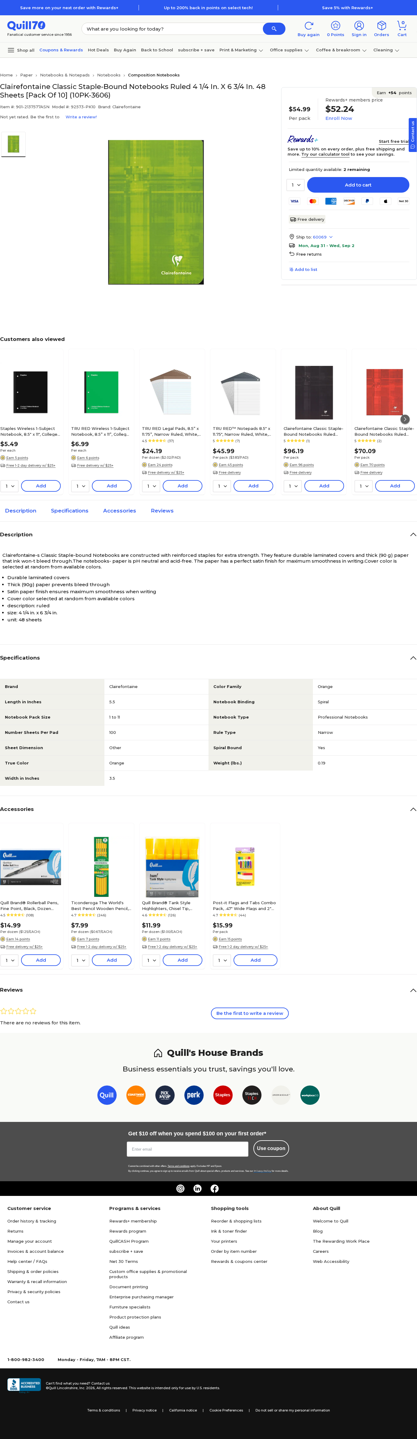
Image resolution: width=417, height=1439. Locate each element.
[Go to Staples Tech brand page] (252, 1096)
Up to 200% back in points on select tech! (208, 7)
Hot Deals (98, 49)
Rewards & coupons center (239, 1261)
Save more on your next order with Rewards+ (69, 7)
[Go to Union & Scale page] (281, 1096)
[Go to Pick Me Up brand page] (164, 1096)
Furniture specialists (129, 1306)
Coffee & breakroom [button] (338, 49)
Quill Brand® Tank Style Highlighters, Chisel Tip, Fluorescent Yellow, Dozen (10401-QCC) (169, 905)
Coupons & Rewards (61, 49)
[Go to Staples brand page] (223, 1096)
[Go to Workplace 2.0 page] (310, 1096)
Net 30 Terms (123, 1261)
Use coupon (271, 1148)
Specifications (70, 511)
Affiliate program (126, 1337)
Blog (318, 1231)
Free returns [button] (309, 254)
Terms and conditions (179, 1166)
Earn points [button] (394, 92)
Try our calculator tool (325, 154)
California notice (183, 1410)
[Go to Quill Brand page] (106, 1096)
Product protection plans (135, 1317)
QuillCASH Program (129, 1241)
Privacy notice (144, 1410)
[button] (274, 29)
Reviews (162, 511)
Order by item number (234, 1251)
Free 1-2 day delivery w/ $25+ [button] (31, 465)
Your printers (224, 1241)
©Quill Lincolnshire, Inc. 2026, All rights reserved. (87, 1388)
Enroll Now (338, 118)
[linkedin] (197, 1188)
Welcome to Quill (330, 1221)
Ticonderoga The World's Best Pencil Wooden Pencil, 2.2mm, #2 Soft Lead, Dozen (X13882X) (101, 905)
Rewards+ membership (133, 1221)
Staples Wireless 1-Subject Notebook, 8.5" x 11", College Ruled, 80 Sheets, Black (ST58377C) (28, 431)
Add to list (306, 269)
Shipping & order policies (33, 1271)
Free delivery (310, 219)
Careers (321, 1251)
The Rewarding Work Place (341, 1241)
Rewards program (127, 1231)
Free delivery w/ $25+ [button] (95, 465)
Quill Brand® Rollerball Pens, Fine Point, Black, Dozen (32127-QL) (29, 905)
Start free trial (394, 141)
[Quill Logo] (26, 25)
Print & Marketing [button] (238, 49)
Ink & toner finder (229, 1231)
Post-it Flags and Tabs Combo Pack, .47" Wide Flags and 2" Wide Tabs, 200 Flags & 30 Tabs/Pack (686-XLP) (244, 905)
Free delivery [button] (230, 472)
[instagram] (180, 1188)
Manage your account (29, 1241)
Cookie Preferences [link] (226, 1410)
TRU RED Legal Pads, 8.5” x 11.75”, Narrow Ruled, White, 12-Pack (170, 431)
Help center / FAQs (27, 1261)
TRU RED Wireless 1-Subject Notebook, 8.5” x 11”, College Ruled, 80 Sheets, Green (100, 431)
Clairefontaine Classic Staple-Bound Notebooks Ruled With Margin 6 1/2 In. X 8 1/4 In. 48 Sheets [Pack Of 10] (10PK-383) (384, 431)
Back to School (157, 49)
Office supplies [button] (286, 49)
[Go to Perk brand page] (194, 1096)
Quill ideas (119, 1327)
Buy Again (125, 49)
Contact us (18, 1301)
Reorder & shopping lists (236, 1221)
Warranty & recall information (37, 1281)
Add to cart (358, 185)
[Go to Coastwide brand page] (135, 1096)
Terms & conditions (103, 1410)
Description (20, 511)
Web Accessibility (331, 1261)
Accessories (119, 511)
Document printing (128, 1286)
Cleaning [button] (383, 49)
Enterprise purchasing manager (141, 1296)
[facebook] (214, 1188)
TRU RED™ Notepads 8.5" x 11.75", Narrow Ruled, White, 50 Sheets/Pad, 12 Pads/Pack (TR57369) (243, 431)
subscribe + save (196, 49)
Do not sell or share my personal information (293, 1410)
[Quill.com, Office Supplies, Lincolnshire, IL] (24, 1385)
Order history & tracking (31, 1221)
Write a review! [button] (81, 116)
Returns (15, 1231)
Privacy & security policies (33, 1291)
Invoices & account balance (35, 1251)
